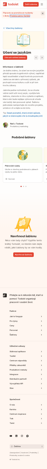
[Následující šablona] (42, 57)
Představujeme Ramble (20, 16)
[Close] (43, 13)
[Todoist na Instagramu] (22, 436)
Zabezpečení (15, 453)
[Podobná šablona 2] (23, 186)
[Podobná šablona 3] (26, 186)
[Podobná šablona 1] (21, 186)
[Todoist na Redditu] (27, 436)
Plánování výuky (12, 166)
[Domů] (10, 4)
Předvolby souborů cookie (20, 455)
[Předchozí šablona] (36, 57)
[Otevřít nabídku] (42, 4)
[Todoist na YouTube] (10, 436)
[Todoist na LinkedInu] (16, 436)
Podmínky (33, 453)
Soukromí (24, 453)
